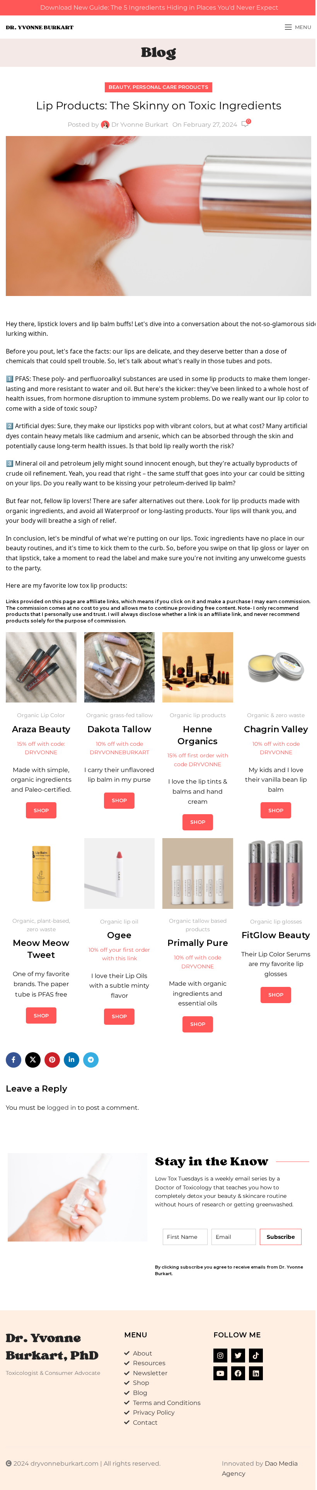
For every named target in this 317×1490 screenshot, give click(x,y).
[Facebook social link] (13, 1060)
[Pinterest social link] (52, 1060)
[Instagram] (220, 1355)
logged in (61, 1107)
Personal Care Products (170, 87)
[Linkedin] (256, 1373)
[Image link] (41, 666)
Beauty (119, 87)
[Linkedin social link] (71, 1060)
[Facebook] (238, 1373)
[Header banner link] (158, 7)
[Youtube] (220, 1373)
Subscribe (281, 1236)
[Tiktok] (256, 1355)
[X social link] (33, 1060)
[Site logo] (39, 27)
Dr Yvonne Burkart (140, 124)
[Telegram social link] (91, 1060)
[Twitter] (238, 1355)
